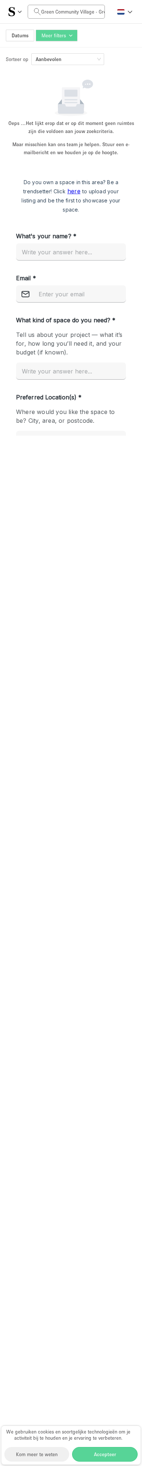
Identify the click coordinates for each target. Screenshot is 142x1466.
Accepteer (105, 1454)
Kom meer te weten (37, 1454)
